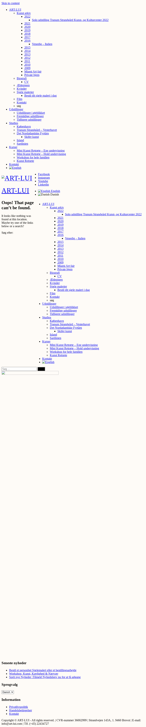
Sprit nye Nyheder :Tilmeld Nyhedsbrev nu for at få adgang (45, 677)
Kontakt (21, 102)
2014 (27, 51)
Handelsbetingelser (20, 710)
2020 (27, 26)
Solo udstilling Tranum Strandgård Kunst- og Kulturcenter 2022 (70, 20)
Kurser (13, 147)
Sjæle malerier (25, 92)
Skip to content (11, 3)
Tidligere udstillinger (29, 119)
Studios (13, 123)
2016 (27, 40)
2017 (27, 37)
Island (20, 140)
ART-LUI (15, 9)
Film (19, 99)
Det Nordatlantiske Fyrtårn (33, 133)
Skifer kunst (31, 136)
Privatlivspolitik (18, 706)
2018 (27, 33)
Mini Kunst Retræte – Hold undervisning (41, 154)
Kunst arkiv (24, 13)
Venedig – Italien (42, 44)
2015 (27, 47)
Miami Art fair (32, 71)
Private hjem (31, 75)
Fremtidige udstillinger (30, 116)
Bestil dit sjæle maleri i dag (40, 95)
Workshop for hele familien (33, 157)
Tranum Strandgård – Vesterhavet (37, 130)
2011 (27, 61)
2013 (27, 54)
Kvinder (22, 88)
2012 (27, 57)
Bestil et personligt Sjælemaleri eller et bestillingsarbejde (42, 670)
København (24, 126)
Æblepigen (23, 85)
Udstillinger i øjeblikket (31, 112)
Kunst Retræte (25, 160)
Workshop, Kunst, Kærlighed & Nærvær (33, 673)
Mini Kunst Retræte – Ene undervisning (41, 150)
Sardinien (22, 143)
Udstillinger (16, 109)
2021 (27, 23)
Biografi (22, 78)
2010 (27, 64)
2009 (27, 68)
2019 (27, 30)
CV (26, 81)
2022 (27, 16)
